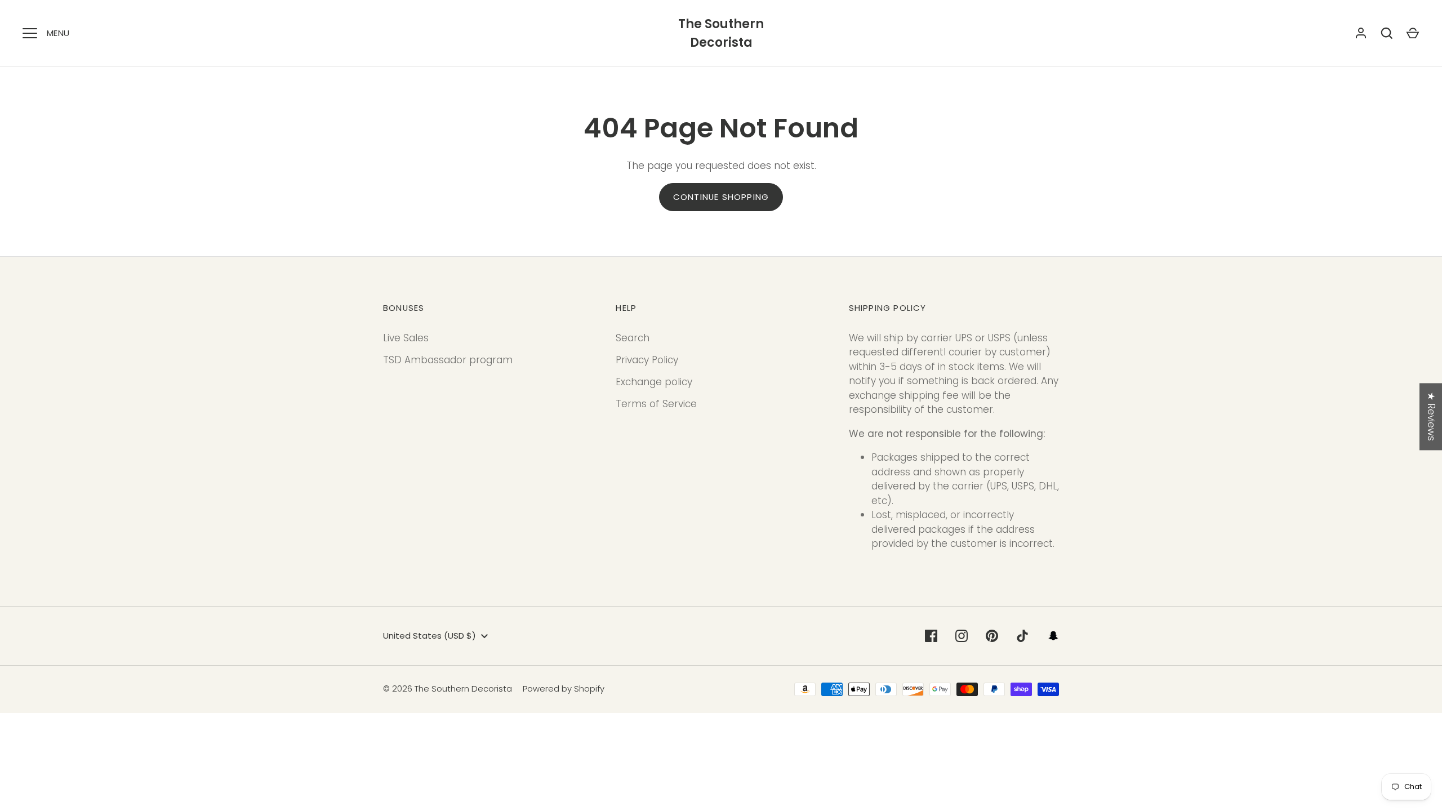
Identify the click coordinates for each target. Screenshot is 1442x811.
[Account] (1360, 33)
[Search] (1386, 33)
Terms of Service (656, 404)
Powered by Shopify (563, 688)
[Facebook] (931, 635)
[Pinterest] (992, 635)
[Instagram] (961, 635)
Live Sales (406, 338)
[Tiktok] (1022, 635)
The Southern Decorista (721, 33)
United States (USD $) (429, 635)
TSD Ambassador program (448, 360)
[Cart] (1412, 33)
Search (632, 338)
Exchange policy (654, 382)
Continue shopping (721, 197)
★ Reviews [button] (1431, 416)
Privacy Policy (647, 360)
